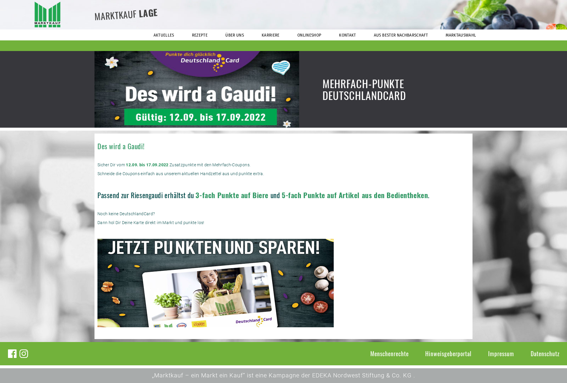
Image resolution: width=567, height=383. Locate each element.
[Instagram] (24, 354)
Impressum (501, 353)
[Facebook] (12, 354)
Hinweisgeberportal (448, 353)
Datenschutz (545, 353)
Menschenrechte (389, 353)
